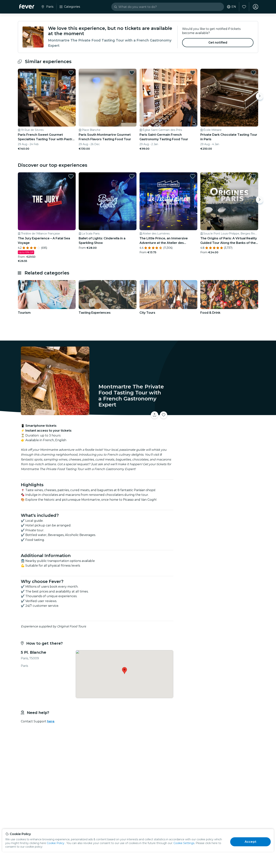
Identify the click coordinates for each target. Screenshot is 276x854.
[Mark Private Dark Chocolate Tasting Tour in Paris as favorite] (253, 72)
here (50, 721)
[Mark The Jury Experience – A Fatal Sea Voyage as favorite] (71, 176)
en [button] (234, 6)
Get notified (217, 42)
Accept (250, 841)
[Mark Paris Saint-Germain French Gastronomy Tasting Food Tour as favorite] (192, 72)
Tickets (216, 412)
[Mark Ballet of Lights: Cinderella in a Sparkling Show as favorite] (131, 176)
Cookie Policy (55, 843)
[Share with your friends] (154, 415)
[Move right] (259, 96)
